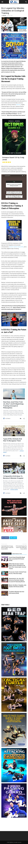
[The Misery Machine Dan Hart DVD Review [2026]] (4, 593)
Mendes (18, 104)
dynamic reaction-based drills (16, 246)
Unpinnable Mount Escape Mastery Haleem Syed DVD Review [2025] (7, 547)
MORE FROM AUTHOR (17, 553)
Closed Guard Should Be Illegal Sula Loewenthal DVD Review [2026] (17, 559)
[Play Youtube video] (14, 319)
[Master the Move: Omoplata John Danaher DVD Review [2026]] (4, 586)
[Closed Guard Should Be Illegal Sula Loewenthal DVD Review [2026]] (4, 559)
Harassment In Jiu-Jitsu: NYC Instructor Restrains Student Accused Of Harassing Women (17, 580)
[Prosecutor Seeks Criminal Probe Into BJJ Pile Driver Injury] (4, 573)
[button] (2, 2)
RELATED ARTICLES (6, 553)
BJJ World (4, 15)
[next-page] (4, 598)
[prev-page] (2, 598)
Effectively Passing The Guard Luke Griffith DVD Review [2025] (21, 547)
